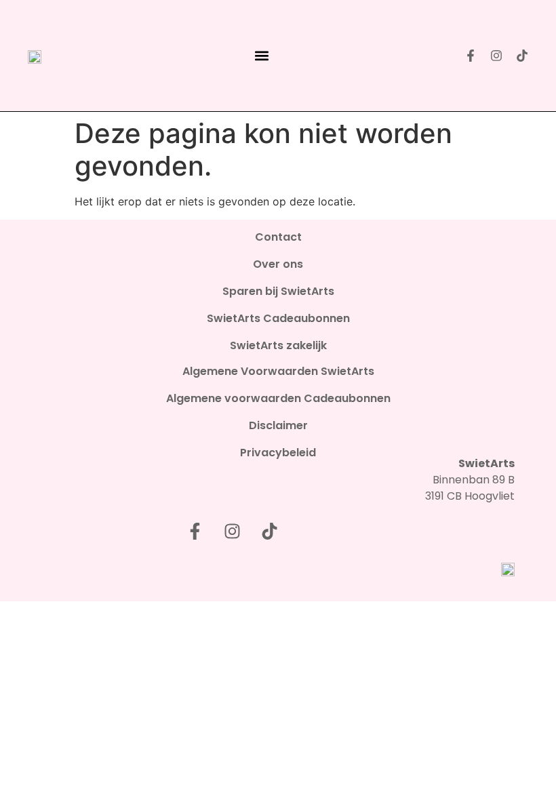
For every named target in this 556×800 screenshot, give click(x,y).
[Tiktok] (522, 55)
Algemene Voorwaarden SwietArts (278, 371)
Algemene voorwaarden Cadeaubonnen (278, 398)
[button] (262, 56)
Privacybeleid (278, 453)
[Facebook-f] (470, 55)
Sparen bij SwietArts (278, 291)
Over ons (278, 264)
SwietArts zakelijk (278, 346)
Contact (278, 237)
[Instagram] (496, 55)
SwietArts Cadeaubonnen (278, 318)
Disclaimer (278, 426)
